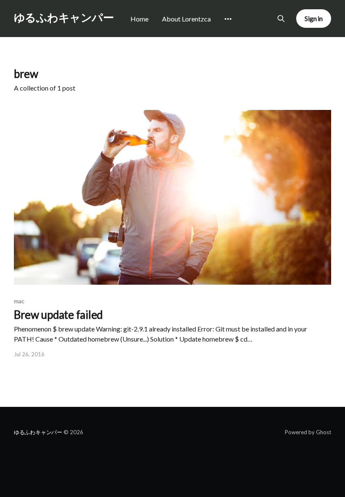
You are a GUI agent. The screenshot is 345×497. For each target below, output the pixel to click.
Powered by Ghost (308, 432)
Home (139, 19)
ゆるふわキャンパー (64, 17)
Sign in (314, 18)
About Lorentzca (186, 19)
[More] (228, 19)
